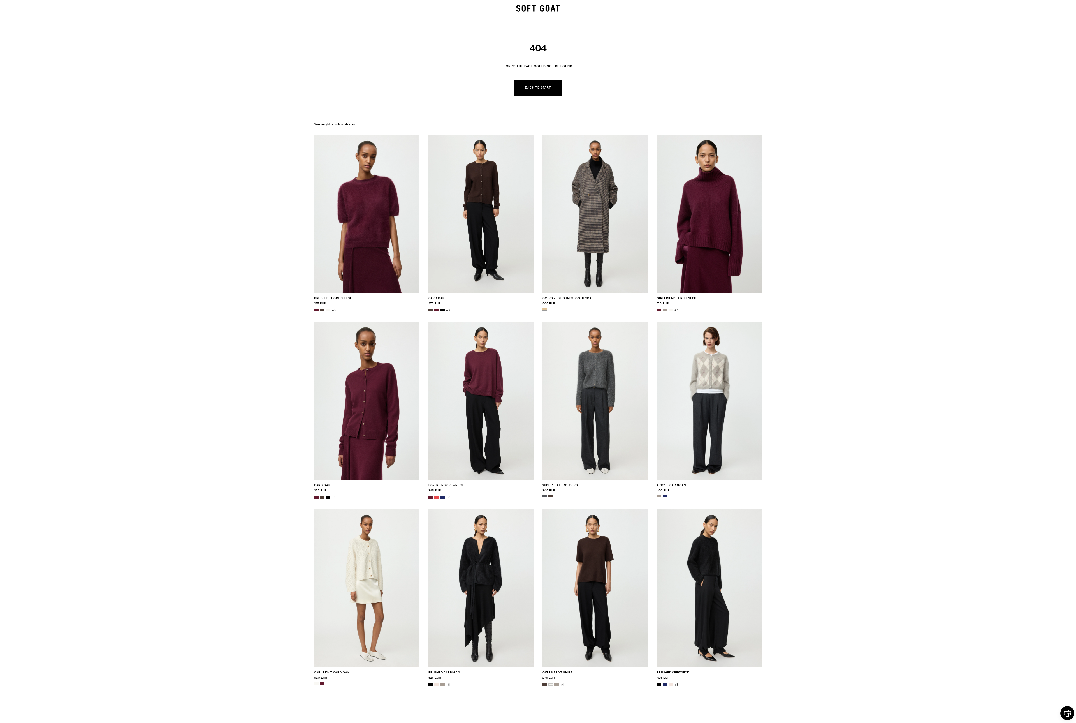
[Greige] (665, 310)
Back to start (538, 87)
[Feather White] (328, 310)
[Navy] (442, 497)
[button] (1067, 713)
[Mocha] (322, 310)
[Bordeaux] (316, 310)
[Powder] (436, 684)
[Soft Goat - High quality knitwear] (538, 8)
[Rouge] (436, 497)
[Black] (442, 310)
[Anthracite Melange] (544, 496)
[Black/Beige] (544, 309)
